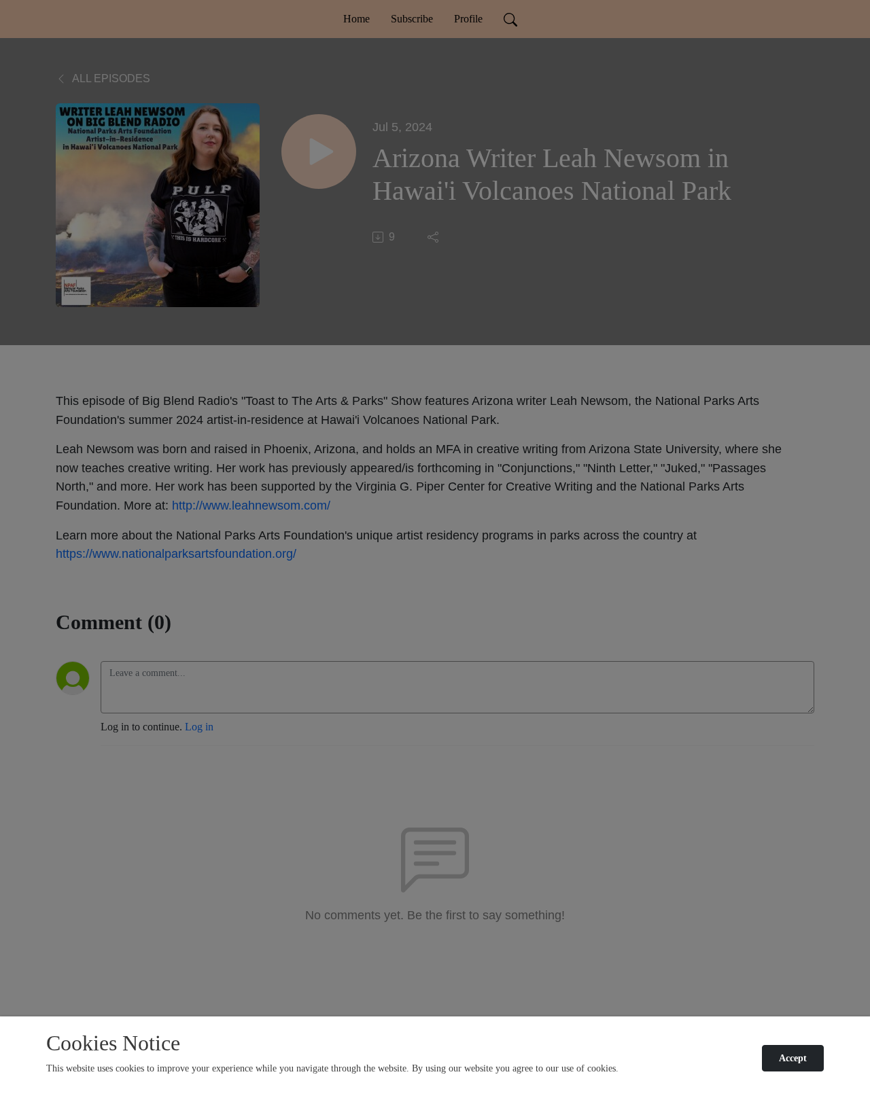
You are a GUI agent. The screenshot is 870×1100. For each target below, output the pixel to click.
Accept (793, 1058)
